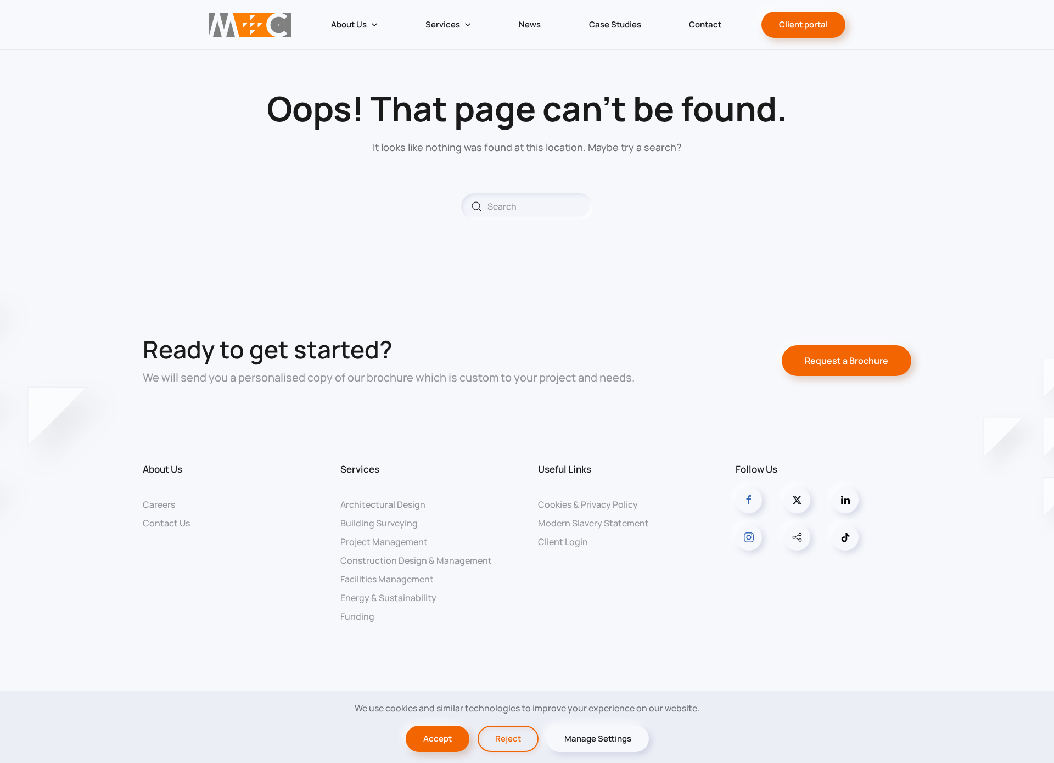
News (530, 24)
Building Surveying (379, 523)
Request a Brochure (846, 361)
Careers (159, 504)
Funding (357, 616)
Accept (437, 738)
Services (359, 469)
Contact (705, 24)
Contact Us (166, 523)
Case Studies (615, 24)
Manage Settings (597, 738)
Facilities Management (387, 579)
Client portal (803, 24)
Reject (508, 738)
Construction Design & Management (416, 560)
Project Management (384, 542)
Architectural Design (382, 504)
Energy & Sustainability (388, 598)
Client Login (563, 542)
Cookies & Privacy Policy (588, 504)
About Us (162, 469)
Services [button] (442, 24)
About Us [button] (349, 24)
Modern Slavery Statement (593, 523)
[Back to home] (249, 24)
